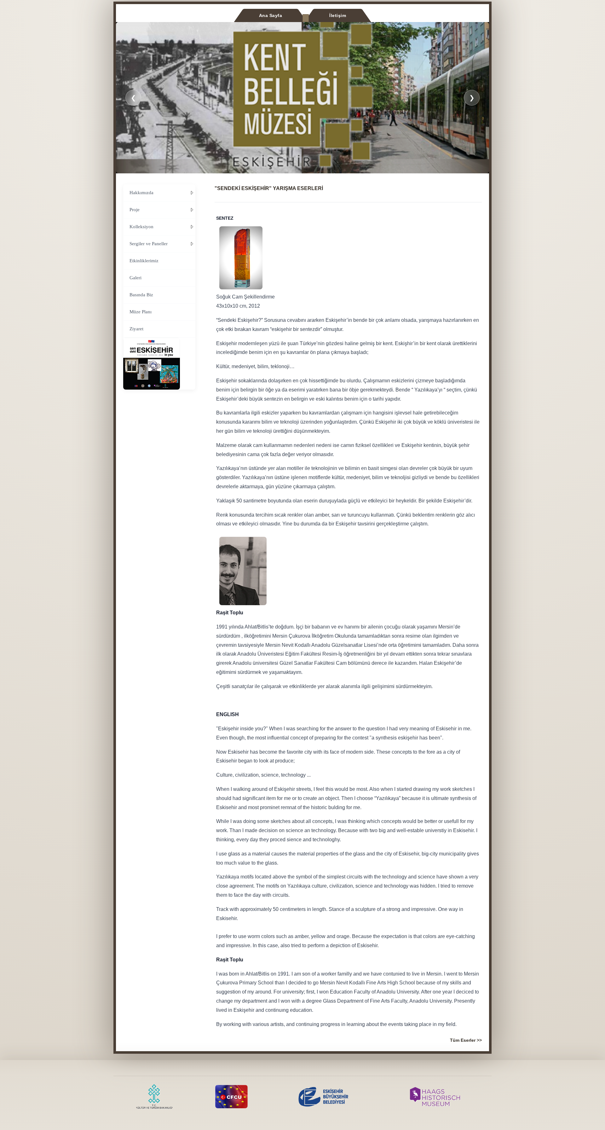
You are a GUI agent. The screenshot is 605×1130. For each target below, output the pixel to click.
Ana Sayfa (270, 15)
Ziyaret (136, 328)
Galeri (135, 277)
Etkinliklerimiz (144, 260)
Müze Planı (141, 311)
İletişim (337, 15)
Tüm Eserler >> (466, 1040)
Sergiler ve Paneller (149, 243)
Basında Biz (141, 294)
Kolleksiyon (141, 226)
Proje (135, 209)
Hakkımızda (141, 192)
